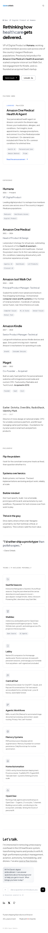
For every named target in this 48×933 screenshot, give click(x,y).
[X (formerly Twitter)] (9, 903)
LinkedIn (27, 78)
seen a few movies (28, 861)
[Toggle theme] (43, 5)
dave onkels (8, 5)
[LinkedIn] (4, 903)
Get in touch (9, 78)
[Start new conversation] (5, 889)
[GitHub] (14, 903)
